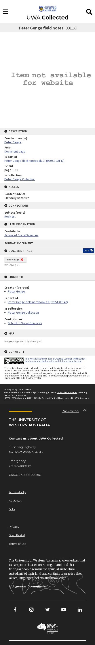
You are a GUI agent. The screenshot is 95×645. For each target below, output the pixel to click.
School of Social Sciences (25, 323)
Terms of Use (25, 389)
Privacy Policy (10, 389)
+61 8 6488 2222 (20, 466)
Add (86, 250)
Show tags (13, 259)
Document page (14, 151)
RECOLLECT (9, 398)
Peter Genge (16, 291)
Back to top (70, 411)
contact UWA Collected (67, 392)
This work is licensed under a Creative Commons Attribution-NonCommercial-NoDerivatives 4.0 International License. (55, 360)
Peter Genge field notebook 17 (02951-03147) (38, 302)
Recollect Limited (50, 398)
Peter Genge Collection (23, 312)
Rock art (9, 216)
